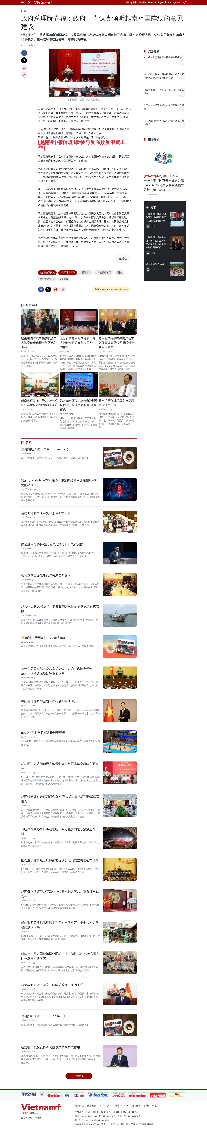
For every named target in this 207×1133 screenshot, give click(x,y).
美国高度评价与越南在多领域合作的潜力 (49, 701)
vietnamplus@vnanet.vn (98, 1120)
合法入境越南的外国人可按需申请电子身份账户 (164, 123)
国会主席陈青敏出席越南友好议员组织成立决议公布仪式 (60, 860)
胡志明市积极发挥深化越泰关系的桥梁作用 (50, 1047)
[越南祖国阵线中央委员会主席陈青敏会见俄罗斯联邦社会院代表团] (118, 322)
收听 (154, 226)
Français (152, 2)
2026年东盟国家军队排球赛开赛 (43, 732)
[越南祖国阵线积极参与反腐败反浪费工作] (81, 145)
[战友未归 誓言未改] (177, 269)
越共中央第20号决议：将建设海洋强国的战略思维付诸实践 (60, 609)
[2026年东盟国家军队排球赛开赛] (120, 741)
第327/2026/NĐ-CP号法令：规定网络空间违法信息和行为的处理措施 (59, 483)
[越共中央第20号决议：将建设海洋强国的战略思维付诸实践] (120, 615)
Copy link (24, 75)
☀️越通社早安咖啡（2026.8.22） (44, 637)
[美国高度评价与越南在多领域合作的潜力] (120, 710)
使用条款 (91, 1105)
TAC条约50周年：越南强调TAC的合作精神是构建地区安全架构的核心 (164, 76)
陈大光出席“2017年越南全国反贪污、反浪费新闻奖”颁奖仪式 (78, 405)
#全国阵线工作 (67, 272)
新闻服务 (136, 1105)
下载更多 (79, 1076)
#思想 (119, 272)
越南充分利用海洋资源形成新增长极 (46, 513)
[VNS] (98, 1095)
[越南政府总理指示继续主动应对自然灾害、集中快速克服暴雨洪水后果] (120, 931)
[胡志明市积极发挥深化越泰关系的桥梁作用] (120, 1056)
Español (162, 2)
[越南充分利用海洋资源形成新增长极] (120, 522)
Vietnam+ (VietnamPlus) (43, 2)
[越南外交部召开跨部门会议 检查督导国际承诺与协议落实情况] (120, 805)
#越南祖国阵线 (47, 272)
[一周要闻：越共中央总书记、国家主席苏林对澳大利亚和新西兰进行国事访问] (177, 243)
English (142, 2)
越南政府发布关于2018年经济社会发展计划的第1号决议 (39, 403)
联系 (154, 1105)
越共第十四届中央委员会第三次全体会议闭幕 (164, 92)
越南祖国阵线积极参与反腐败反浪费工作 (116, 403)
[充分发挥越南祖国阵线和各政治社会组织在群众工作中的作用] (79, 322)
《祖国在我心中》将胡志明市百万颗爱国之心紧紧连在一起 (60, 831)
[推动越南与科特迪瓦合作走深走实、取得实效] (120, 553)
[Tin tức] (54, 1095)
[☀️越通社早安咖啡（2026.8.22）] (120, 646)
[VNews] (41, 1095)
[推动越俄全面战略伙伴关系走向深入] (120, 584)
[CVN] (118, 1095)
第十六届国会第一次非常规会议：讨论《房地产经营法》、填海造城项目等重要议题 (56, 671)
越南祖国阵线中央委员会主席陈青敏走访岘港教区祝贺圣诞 (39, 343)
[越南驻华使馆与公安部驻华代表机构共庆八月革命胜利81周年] (120, 900)
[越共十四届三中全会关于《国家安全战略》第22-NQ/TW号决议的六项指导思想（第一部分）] (165, 158)
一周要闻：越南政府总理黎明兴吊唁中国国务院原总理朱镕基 (156, 217)
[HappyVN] (177, 1095)
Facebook (24, 53)
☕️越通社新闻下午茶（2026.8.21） (45, 1016)
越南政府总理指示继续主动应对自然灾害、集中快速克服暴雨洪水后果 (60, 925)
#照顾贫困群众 (47, 279)
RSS (102, 1105)
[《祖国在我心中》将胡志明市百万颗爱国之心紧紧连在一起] (120, 838)
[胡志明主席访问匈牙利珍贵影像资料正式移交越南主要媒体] (120, 772)
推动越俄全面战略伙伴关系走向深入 (46, 575)
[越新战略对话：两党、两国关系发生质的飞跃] (120, 994)
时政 (23, 10)
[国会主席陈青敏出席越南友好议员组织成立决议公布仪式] (120, 869)
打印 (24, 68)
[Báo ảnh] (157, 1095)
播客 (153, 207)
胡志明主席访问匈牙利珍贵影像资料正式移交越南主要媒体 (60, 766)
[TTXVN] (29, 1095)
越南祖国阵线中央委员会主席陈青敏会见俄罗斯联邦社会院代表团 (116, 343)
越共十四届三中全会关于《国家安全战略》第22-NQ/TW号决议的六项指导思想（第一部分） (164, 183)
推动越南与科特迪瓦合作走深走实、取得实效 (52, 544)
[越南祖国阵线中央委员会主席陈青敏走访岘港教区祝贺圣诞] (40, 322)
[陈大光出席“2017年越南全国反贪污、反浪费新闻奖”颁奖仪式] (79, 384)
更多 (28, 442)
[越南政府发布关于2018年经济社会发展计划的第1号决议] (40, 384)
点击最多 (153, 51)
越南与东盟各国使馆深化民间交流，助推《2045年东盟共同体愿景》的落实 (60, 956)
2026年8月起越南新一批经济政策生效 (163, 57)
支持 (109, 1105)
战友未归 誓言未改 (155, 264)
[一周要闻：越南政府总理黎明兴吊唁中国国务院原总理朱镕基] (177, 219)
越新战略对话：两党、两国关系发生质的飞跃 (52, 985)
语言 (117, 1105)
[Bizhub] (79, 1095)
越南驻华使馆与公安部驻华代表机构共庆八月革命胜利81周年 (60, 894)
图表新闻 (153, 139)
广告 (146, 1105)
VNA (125, 1105)
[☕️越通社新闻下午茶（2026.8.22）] (120, 458)
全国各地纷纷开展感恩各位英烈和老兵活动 (164, 107)
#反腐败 (64, 279)
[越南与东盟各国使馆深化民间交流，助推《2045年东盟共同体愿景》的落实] (120, 962)
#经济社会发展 (103, 272)
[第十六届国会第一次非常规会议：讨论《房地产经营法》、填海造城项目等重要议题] (120, 677)
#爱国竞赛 (85, 272)
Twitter (24, 60)
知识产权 (79, 1105)
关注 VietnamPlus (104, 289)
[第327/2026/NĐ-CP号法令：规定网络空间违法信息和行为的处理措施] (120, 489)
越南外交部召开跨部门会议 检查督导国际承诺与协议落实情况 (60, 799)
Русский (176, 2)
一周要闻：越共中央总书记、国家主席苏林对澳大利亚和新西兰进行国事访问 (156, 242)
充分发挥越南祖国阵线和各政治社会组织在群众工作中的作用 (77, 343)
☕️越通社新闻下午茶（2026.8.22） (45, 449)
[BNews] (67, 1095)
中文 (169, 2)
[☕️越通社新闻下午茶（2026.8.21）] (120, 1025)
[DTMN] (137, 1095)
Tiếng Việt (131, 2)
